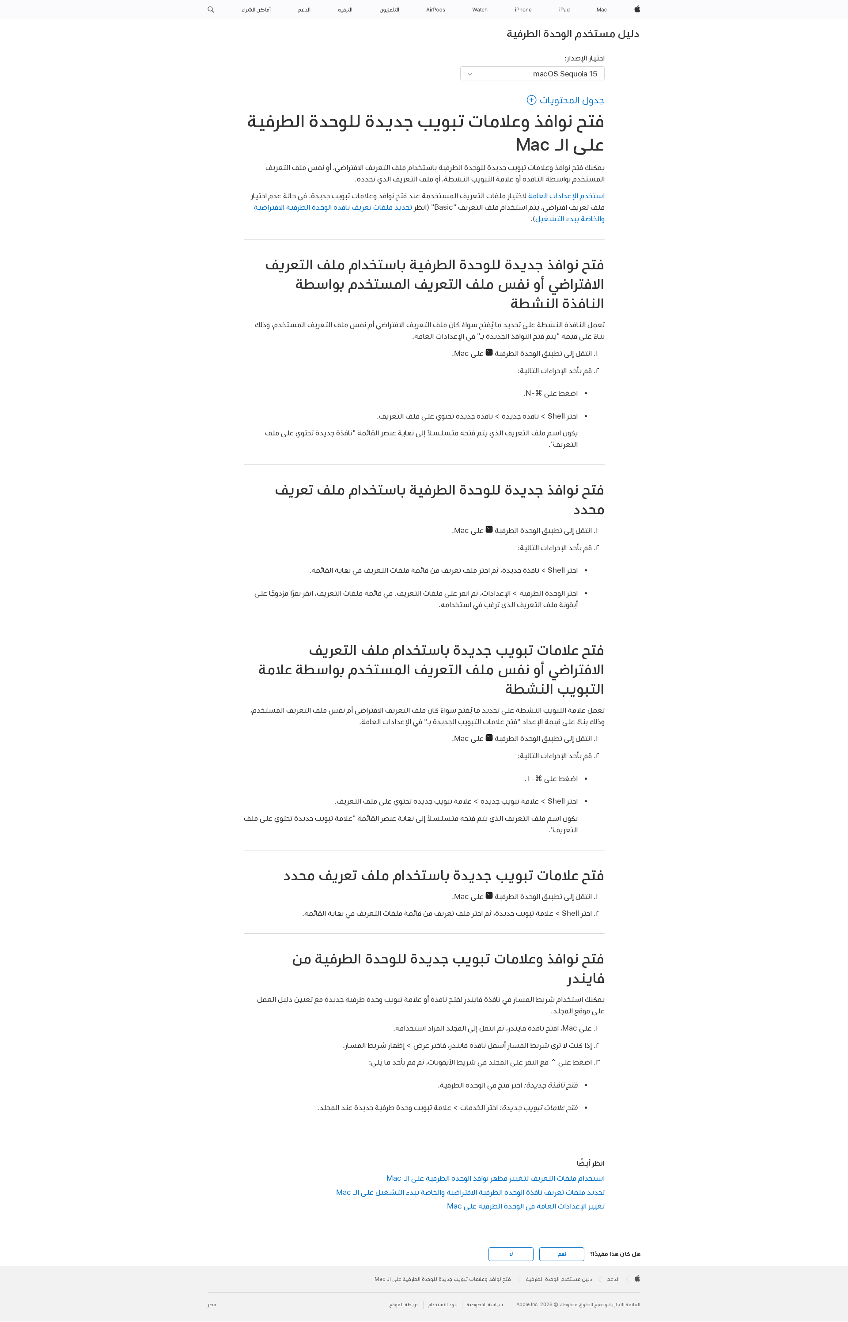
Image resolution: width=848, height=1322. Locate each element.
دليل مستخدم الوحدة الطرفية (573, 33)
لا (511, 1254)
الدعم (613, 1279)
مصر (212, 1304)
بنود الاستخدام (443, 1304)
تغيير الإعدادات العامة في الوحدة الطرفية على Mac (526, 1205)
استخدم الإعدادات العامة (566, 195)
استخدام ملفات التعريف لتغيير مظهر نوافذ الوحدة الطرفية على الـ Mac (495, 1178)
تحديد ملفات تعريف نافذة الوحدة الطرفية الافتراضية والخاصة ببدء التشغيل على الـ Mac (470, 1192)
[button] (211, 9)
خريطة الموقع (404, 1304)
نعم (561, 1254)
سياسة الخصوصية (485, 1304)
